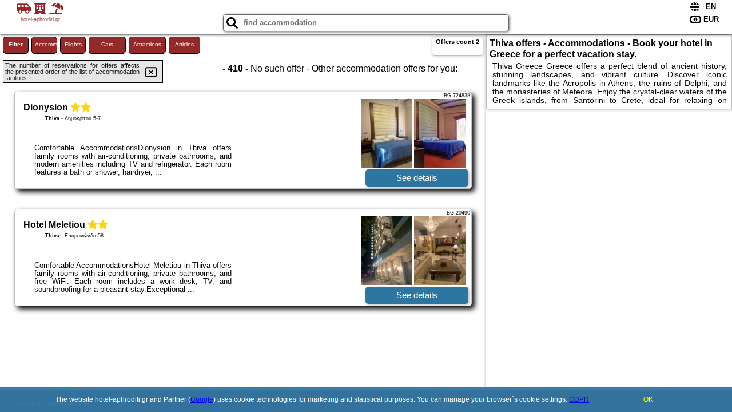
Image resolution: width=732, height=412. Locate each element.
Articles (184, 44)
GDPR (579, 399)
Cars (107, 44)
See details (416, 178)
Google (201, 399)
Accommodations (46, 44)
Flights (73, 44)
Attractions (147, 44)
